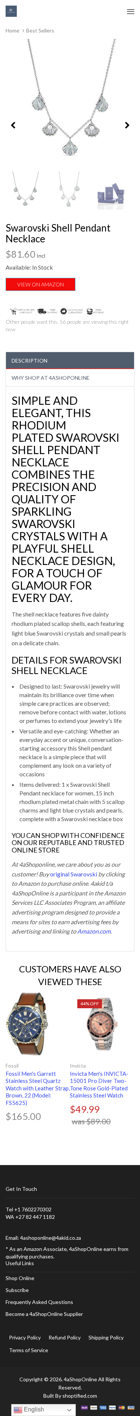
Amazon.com (94, 931)
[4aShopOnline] (11, 10)
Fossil (12, 1065)
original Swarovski (73, 874)
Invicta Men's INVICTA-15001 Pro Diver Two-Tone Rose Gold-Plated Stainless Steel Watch (99, 1084)
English (33, 1409)
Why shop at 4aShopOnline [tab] (51, 378)
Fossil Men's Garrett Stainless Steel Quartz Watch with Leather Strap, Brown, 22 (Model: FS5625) (38, 1088)
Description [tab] (29, 360)
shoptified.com (79, 1395)
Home (12, 30)
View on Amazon (40, 284)
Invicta (78, 1065)
